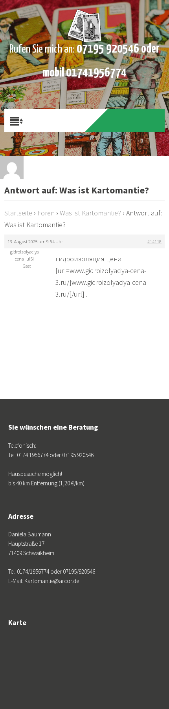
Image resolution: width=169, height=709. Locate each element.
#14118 (154, 241)
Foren (46, 212)
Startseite (18, 212)
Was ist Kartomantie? (90, 212)
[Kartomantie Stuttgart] (84, 19)
